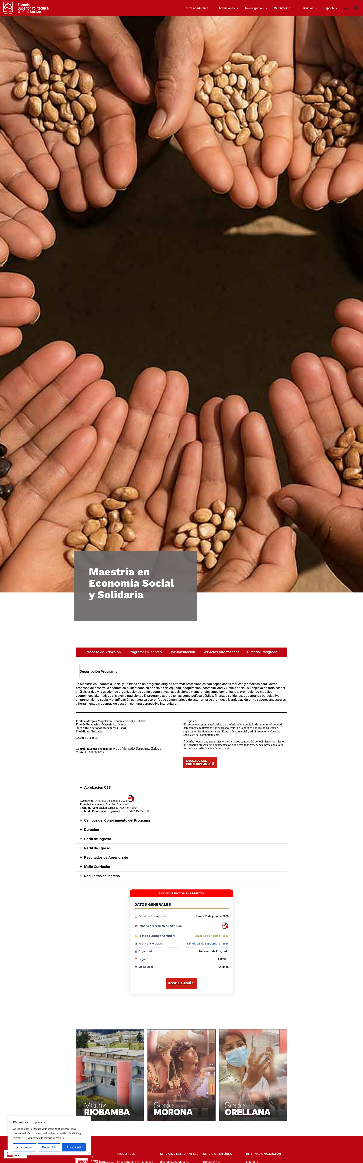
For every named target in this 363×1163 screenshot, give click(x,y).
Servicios (307, 8)
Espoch (329, 8)
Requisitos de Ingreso (102, 876)
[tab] (98, 671)
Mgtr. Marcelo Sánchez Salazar (137, 748)
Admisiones (227, 8)
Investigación (254, 8)
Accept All (73, 1147)
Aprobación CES (97, 787)
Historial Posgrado (262, 652)
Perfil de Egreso (97, 848)
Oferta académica (195, 8)
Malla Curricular (97, 867)
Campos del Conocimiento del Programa (117, 820)
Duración (91, 830)
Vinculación (282, 8)
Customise (24, 1147)
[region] (49, 1135)
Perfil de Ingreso (97, 839)
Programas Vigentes (145, 652)
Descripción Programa (99, 671)
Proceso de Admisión (103, 652)
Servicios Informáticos (221, 652)
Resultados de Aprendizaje (106, 857)
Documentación (182, 652)
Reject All (49, 1147)
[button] (181, 787)
